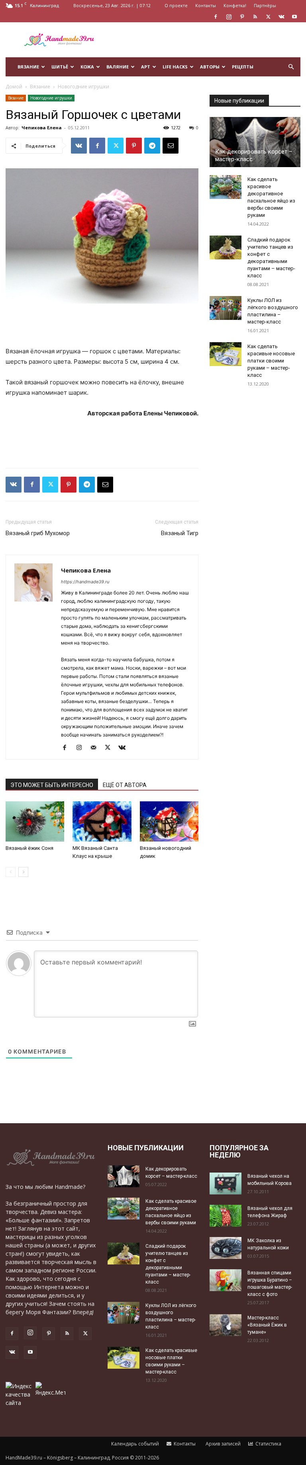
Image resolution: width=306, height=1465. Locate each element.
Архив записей (222, 1443)
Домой (14, 86)
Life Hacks (175, 67)
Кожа (87, 67)
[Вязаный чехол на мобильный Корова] (225, 1183)
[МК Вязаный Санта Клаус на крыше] (102, 821)
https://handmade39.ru (85, 581)
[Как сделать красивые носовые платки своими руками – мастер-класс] (225, 354)
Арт (145, 67)
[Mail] (96, 748)
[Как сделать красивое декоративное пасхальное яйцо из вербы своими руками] (225, 187)
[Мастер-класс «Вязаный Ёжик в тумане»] (225, 1325)
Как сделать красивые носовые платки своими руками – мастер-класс (271, 360)
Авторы (210, 67)
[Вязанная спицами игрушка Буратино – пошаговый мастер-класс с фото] (225, 1280)
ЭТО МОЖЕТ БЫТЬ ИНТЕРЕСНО (51, 785)
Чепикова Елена (42, 128)
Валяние (117, 67)
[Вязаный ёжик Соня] (35, 821)
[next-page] (23, 872)
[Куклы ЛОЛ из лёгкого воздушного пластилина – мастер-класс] (225, 308)
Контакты (205, 5)
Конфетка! (235, 5)
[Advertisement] (207, 40)
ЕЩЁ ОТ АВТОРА (125, 785)
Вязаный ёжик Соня (29, 848)
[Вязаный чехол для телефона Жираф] (225, 1216)
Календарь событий (134, 1443)
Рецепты (242, 67)
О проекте (176, 5)
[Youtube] (294, 16)
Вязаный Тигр (179, 533)
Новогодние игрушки (51, 98)
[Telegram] (152, 146)
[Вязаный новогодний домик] (169, 821)
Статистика (267, 1443)
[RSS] (255, 16)
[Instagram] (229, 16)
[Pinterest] (242, 16)
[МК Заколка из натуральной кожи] (225, 1248)
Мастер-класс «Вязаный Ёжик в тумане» (267, 1325)
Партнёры (265, 5)
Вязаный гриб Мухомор (38, 533)
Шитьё (59, 67)
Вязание (28, 67)
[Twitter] (268, 16)
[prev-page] (11, 872)
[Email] (170, 146)
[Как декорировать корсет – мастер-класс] (255, 142)
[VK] (79, 146)
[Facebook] (216, 16)
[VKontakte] (281, 16)
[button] (290, 67)
